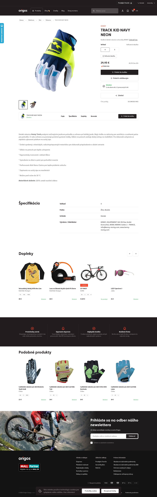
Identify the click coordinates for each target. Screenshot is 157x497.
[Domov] (24, 459)
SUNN (82, 291)
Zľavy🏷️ (47, 11)
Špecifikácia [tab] (73, 116)
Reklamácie (117, 471)
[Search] (94, 11)
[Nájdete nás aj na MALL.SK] (29, 467)
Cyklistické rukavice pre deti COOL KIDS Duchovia (93, 388)
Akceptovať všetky (110, 491)
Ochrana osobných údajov (122, 468)
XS (81, 294)
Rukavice (48, 20)
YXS (24, 294)
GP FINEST (83, 288)
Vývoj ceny (106, 66)
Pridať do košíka (120, 72)
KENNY (103, 26)
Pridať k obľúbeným (120, 78)
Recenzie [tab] (94, 116)
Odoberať (132, 436)
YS (20, 294)
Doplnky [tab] (84, 116)
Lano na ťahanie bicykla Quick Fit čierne (62, 288)
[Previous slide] (129, 253)
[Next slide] (135, 253)
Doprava (79, 461)
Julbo (113, 291)
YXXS (28, 294)
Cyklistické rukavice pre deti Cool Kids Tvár (62, 388)
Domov (22, 20)
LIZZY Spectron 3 (116, 288)
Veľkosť (103, 44)
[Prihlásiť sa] (122, 11)
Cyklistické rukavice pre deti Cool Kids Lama (123, 388)
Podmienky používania (131, 492)
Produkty (38, 11)
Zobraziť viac (133, 40)
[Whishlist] (128, 11)
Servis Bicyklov (100, 465)
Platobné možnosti (82, 465)
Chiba (21, 391)
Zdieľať (121, 95)
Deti (40, 20)
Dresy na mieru (73, 11)
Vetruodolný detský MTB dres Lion (30, 288)
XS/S (27, 395)
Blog (63, 11)
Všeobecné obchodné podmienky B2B (126, 465)
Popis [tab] (63, 116)
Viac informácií (69, 492)
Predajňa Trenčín (123, 3)
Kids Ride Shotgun (24, 291)
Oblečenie (31, 20)
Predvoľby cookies (91, 491)
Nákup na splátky (81, 474)
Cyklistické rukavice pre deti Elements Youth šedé (31, 388)
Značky (55, 11)
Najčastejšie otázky (82, 468)
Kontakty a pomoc (82, 471)
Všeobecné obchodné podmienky (125, 461)
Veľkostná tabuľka (109, 56)
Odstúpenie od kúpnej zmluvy (123, 474)
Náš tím (97, 468)
